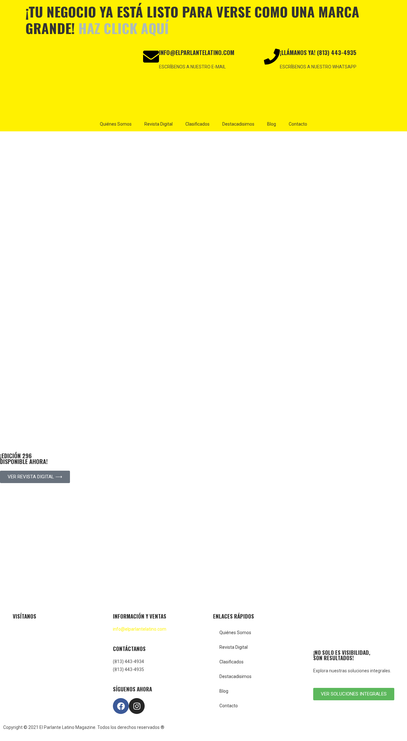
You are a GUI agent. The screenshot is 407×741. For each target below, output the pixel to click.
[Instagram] (137, 706)
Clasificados (197, 124)
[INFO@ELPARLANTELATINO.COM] (151, 57)
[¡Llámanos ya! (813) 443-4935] (272, 57)
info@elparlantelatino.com (139, 629)
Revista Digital (158, 124)
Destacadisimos (238, 124)
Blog (271, 124)
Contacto (298, 124)
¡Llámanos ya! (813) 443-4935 (318, 52)
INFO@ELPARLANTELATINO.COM (196, 52)
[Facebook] (121, 706)
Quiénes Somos (116, 124)
